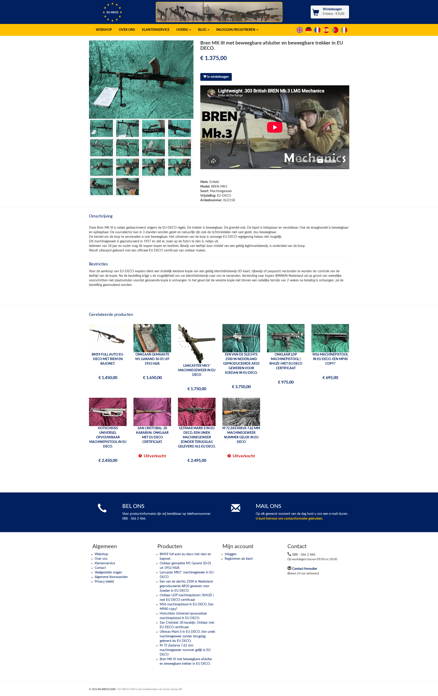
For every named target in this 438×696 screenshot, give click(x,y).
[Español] (326, 29)
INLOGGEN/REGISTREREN (236, 29)
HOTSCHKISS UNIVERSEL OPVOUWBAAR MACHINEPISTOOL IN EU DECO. (107, 437)
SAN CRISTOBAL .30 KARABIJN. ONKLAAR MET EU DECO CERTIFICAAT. (152, 435)
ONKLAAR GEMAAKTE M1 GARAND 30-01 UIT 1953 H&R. (152, 359)
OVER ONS (127, 29)
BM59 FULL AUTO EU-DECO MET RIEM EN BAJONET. (108, 359)
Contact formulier (304, 568)
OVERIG (182, 29)
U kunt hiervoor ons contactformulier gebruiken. (289, 518)
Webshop (101, 554)
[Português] (335, 29)
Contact (100, 568)
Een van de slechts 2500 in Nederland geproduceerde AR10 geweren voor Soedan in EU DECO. (186, 586)
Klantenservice (105, 563)
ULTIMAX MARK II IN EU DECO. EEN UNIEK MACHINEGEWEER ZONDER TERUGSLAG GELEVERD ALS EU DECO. (197, 437)
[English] (300, 29)
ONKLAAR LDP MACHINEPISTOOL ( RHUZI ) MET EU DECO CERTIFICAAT (285, 361)
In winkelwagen (217, 76)
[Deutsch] (309, 29)
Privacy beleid (104, 581)
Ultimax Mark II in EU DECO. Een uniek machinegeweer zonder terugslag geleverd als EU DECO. (187, 636)
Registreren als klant (239, 558)
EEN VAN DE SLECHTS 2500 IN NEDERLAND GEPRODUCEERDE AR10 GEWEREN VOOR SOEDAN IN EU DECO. (241, 363)
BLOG (202, 29)
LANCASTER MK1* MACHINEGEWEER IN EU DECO (196, 370)
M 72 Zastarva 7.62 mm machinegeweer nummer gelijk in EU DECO (185, 650)
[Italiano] (344, 29)
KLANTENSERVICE (155, 29)
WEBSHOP (104, 29)
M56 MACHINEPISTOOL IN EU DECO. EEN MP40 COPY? (330, 359)
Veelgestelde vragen (108, 572)
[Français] (317, 29)
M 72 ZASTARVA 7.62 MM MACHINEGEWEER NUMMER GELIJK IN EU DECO (241, 435)
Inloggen (231, 554)
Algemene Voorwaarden (111, 577)
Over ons (101, 558)
